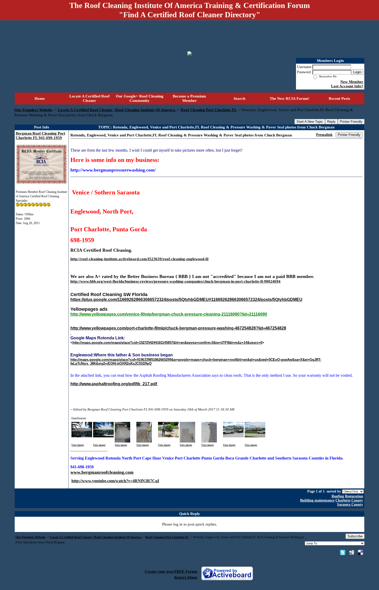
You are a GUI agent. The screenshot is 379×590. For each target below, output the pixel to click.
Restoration (354, 496)
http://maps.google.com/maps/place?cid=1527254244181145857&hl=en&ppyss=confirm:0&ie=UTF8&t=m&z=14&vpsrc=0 (167, 343)
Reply (331, 122)
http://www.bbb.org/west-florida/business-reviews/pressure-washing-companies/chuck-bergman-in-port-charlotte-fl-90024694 (175, 281)
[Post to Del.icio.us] (361, 552)
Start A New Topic (309, 122)
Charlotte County (349, 500)
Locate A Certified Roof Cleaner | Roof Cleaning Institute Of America (117, 110)
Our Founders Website (33, 110)
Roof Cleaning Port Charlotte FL (209, 110)
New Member (351, 82)
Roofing (338, 496)
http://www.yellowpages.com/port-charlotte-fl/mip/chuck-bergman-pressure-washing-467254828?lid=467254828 (178, 328)
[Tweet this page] (343, 552)
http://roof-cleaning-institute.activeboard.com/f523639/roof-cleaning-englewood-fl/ (139, 259)
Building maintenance (317, 500)
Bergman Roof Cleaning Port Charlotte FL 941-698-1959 (40, 135)
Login (357, 72)
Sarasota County (350, 504)
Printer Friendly (351, 122)
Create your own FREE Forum (171, 571)
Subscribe (355, 536)
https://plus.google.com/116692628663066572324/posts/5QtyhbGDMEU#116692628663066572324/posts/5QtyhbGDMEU (186, 299)
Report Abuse (185, 577)
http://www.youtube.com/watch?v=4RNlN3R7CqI (115, 481)
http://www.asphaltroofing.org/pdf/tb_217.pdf (114, 384)
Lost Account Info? (347, 86)
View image (77, 445)
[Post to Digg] (352, 552)
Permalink (324, 135)
